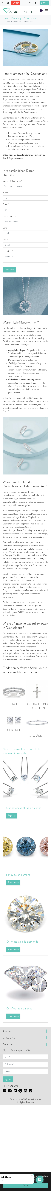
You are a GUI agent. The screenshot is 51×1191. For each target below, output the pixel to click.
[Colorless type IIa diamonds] (25, 913)
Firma (5, 192)
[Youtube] (25, 1090)
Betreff (6, 239)
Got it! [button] (25, 1185)
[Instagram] (10, 1090)
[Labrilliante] (18, 10)
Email (6, 204)
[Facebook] (5, 1090)
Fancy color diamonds (19, 875)
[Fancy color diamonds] (25, 846)
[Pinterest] (20, 1090)
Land (5, 227)
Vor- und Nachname (12, 180)
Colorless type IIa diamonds (22, 941)
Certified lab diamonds (19, 1008)
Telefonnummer (10, 216)
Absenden (9, 269)
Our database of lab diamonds (23, 808)
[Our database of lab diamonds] (25, 779)
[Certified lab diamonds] (25, 980)
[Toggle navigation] (46, 10)
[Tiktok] (31, 1090)
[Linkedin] (15, 1090)
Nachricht (8, 251)
